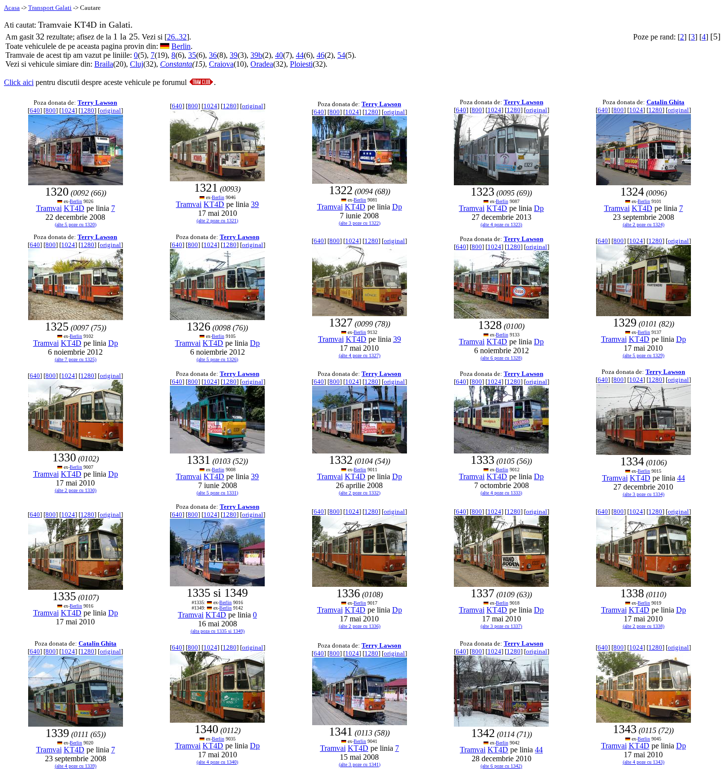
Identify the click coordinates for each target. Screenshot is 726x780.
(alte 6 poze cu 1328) (501, 358)
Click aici (19, 82)
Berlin (181, 46)
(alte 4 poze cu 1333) (501, 492)
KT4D (74, 208)
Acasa (12, 7)
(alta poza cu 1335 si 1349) (217, 631)
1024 (68, 110)
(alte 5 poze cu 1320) (75, 224)
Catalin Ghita (665, 102)
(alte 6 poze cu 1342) (501, 766)
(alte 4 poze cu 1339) (75, 766)
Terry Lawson (97, 102)
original (110, 110)
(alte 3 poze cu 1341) (359, 764)
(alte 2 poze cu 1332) (359, 492)
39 (234, 55)
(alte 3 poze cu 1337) (501, 626)
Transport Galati (50, 7)
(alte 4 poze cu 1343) (643, 762)
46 (320, 55)
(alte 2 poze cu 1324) (643, 224)
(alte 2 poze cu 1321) (217, 220)
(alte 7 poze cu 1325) (75, 359)
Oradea (261, 64)
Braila (103, 64)
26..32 (177, 37)
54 (341, 55)
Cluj (136, 64)
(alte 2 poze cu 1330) (75, 490)
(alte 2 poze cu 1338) (643, 626)
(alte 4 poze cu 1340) (217, 762)
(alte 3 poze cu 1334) (643, 494)
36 (213, 55)
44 (300, 55)
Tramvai (49, 208)
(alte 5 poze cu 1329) (643, 355)
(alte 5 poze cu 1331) (217, 492)
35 (192, 55)
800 (50, 110)
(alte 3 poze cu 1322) (359, 223)
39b (256, 55)
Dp (397, 207)
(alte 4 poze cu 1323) (501, 224)
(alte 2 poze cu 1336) (359, 626)
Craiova (221, 64)
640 (35, 110)
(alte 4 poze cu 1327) (359, 355)
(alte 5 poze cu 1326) (217, 359)
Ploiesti (301, 64)
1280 (87, 110)
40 (279, 55)
